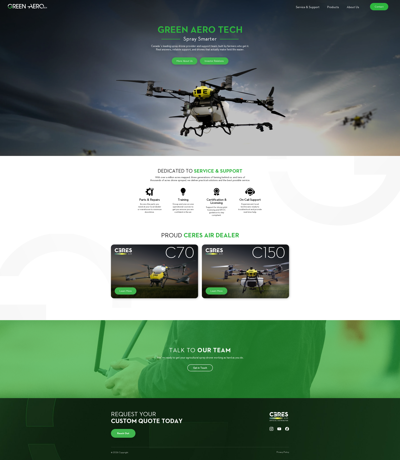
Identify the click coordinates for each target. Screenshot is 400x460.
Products (333, 7)
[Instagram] (271, 429)
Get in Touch (200, 367)
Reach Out (123, 433)
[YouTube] (279, 429)
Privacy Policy (283, 452)
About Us (353, 7)
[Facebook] (287, 429)
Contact (379, 6)
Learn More (125, 291)
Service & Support (307, 7)
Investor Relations (214, 61)
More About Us (184, 61)
